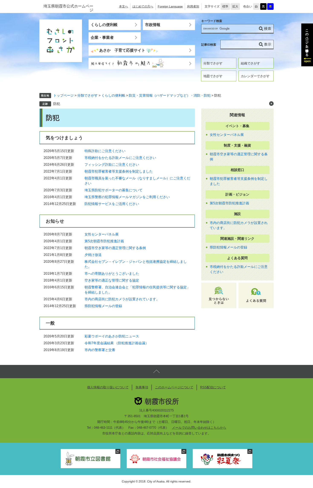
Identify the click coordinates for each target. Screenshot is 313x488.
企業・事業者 (102, 37)
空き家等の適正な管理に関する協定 (112, 280)
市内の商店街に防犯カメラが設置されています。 (122, 299)
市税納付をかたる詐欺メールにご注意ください (120, 158)
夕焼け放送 (93, 255)
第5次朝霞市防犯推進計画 (104, 241)
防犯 (56, 104)
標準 (225, 6)
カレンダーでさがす (255, 76)
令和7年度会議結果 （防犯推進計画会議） (117, 343)
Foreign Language (170, 6)
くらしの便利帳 (104, 25)
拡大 (235, 6)
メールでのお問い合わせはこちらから (199, 427)
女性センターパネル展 (102, 234)
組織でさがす (250, 63)
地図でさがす (213, 76)
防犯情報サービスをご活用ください (112, 204)
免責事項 (141, 387)
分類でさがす (213, 63)
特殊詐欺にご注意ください (105, 151)
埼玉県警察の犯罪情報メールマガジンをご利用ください (127, 197)
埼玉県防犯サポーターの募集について (113, 190)
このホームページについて (174, 387)
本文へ (123, 6)
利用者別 (193, 6)
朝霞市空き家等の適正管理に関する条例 (115, 248)
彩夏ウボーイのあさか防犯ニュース (112, 336)
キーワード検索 (211, 21)
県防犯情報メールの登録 (103, 306)
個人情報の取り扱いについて (108, 387)
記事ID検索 (208, 44)
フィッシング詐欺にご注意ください (112, 164)
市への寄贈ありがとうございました (112, 273)
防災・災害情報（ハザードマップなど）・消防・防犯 (170, 95)
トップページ (63, 95)
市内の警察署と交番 (100, 350)
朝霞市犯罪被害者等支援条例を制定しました (119, 171)
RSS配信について (213, 387)
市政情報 (152, 25)
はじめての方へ (142, 6)
